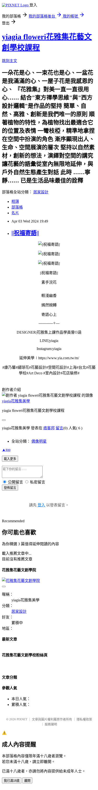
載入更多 (10, 459)
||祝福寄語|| (25, 233)
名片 (15, 213)
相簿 (15, 202)
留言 (59, 428)
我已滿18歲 (12, 780)
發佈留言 (10, 488)
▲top (6, 450)
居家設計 (41, 192)
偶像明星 (39, 441)
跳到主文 (9, 61)
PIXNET (22, 719)
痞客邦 (49, 428)
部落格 (17, 207)
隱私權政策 (84, 719)
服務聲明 (51, 724)
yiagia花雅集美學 (16, 401)
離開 (27, 780)
